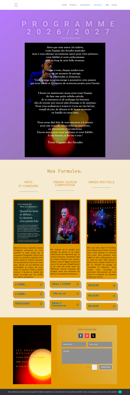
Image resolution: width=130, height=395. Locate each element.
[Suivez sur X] (93, 336)
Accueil (64, 5)
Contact (114, 5)
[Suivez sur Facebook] (80, 336)
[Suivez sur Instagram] (87, 336)
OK (120, 392)
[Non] (127, 392)
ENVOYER (105, 367)
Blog (107, 5)
